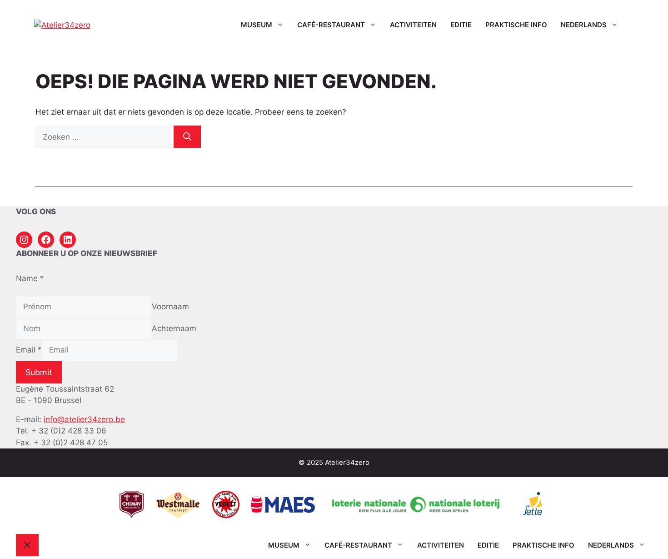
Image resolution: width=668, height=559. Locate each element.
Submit (38, 372)
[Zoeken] (187, 137)
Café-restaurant (331, 24)
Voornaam (170, 306)
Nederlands (584, 24)
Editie (461, 24)
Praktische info (516, 24)
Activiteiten (413, 24)
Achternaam (174, 328)
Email (29, 349)
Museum (256, 24)
